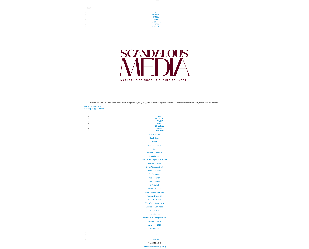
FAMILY (156, 17)
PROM (156, 24)
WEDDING (156, 26)
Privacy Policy (161, 246)
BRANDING (156, 14)
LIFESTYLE (156, 22)
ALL (156, 12)
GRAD (156, 19)
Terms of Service (149, 246)
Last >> (156, 239)
